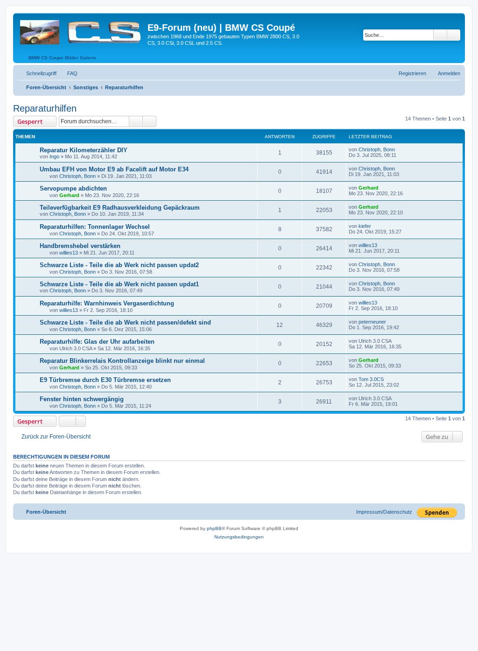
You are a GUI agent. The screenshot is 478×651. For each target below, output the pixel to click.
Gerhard (69, 195)
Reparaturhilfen (45, 108)
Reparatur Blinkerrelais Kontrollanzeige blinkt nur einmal (122, 360)
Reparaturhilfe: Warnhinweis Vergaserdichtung (107, 303)
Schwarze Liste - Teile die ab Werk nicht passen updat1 (119, 284)
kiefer (364, 226)
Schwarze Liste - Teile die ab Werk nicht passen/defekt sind (125, 322)
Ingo (54, 156)
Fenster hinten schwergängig (82, 399)
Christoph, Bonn (376, 149)
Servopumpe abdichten (73, 188)
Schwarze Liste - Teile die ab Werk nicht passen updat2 (119, 265)
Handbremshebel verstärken (80, 245)
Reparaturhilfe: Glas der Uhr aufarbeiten (97, 341)
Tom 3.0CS (371, 379)
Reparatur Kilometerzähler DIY (83, 150)
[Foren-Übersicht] (81, 30)
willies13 (68, 252)
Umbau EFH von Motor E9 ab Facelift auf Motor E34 (114, 169)
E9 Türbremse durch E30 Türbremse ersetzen (105, 379)
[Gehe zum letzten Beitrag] (399, 149)
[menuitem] (68, 73)
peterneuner (372, 322)
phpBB (214, 528)
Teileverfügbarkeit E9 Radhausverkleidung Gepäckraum (120, 207)
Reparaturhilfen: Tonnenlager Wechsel (95, 226)
